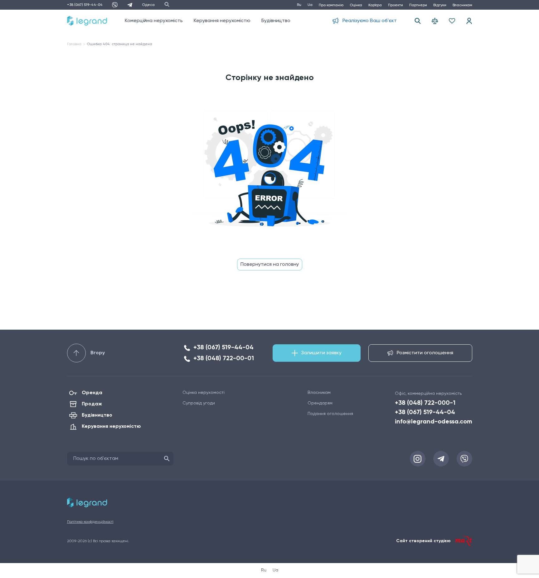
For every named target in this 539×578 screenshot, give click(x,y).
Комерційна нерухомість (154, 20)
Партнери (418, 5)
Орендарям (320, 403)
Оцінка (356, 5)
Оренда (92, 392)
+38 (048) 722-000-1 (425, 403)
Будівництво (275, 20)
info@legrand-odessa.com (433, 422)
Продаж (92, 404)
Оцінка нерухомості (203, 392)
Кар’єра (375, 5)
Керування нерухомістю (222, 20)
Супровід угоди (198, 403)
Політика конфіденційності (90, 522)
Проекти (395, 5)
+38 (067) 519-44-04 (85, 5)
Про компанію (331, 5)
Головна (74, 44)
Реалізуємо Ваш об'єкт (369, 20)
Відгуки (439, 5)
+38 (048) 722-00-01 (223, 359)
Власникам (462, 5)
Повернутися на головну (269, 264)
